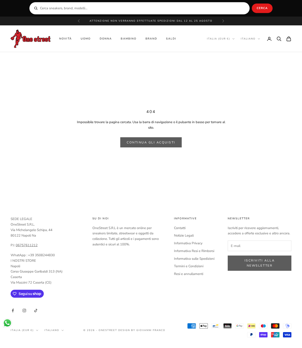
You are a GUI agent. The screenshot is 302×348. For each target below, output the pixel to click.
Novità (65, 38)
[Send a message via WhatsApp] (7, 323)
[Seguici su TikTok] (36, 310)
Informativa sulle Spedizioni (194, 258)
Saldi (171, 38)
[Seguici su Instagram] (24, 310)
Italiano (248, 38)
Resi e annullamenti (188, 274)
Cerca (262, 8)
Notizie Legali (184, 235)
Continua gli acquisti (151, 142)
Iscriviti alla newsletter (260, 263)
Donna (106, 38)
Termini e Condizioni (188, 266)
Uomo (86, 38)
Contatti (179, 228)
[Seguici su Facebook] (13, 310)
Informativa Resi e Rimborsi (194, 251)
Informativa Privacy (188, 243)
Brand (151, 38)
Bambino (128, 38)
